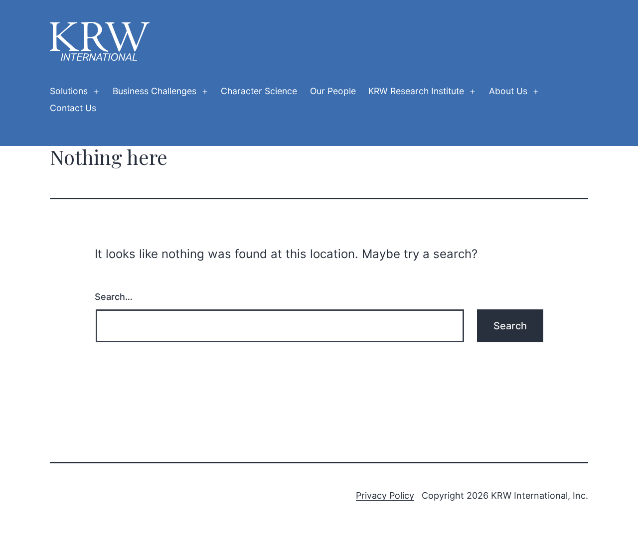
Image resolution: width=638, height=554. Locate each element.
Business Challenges (154, 91)
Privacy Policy (385, 495)
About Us (508, 91)
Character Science (259, 91)
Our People (333, 91)
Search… (114, 296)
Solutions (69, 91)
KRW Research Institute (416, 91)
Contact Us (73, 108)
